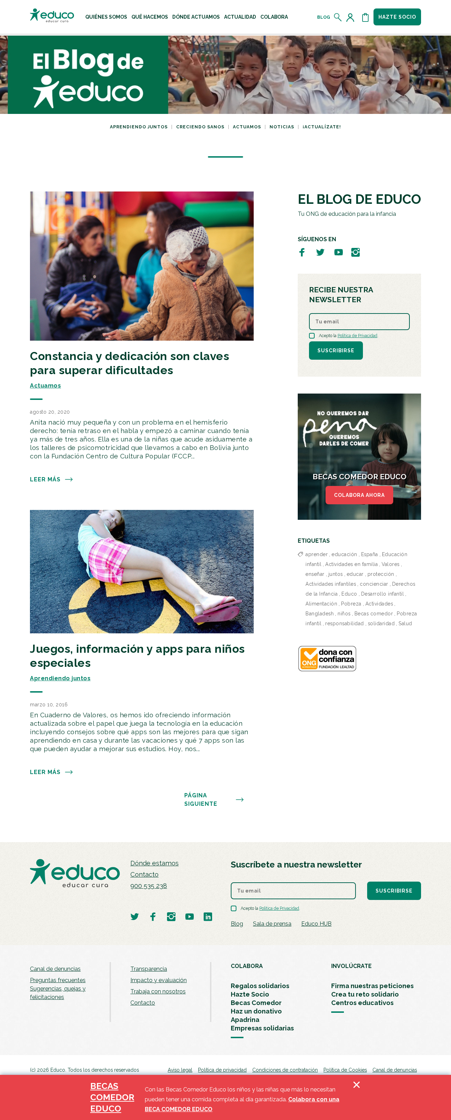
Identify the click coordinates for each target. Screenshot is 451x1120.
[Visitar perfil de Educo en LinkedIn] (208, 916)
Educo (349, 594)
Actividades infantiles (330, 584)
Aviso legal (180, 1070)
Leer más (45, 479)
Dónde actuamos (196, 17)
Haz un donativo (256, 1011)
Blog (323, 17)
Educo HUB (316, 923)
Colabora (274, 17)
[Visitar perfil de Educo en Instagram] (355, 252)
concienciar (374, 584)
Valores (391, 564)
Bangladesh (319, 613)
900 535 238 (148, 885)
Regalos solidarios (260, 986)
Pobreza (351, 604)
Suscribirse (335, 350)
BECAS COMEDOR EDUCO (112, 1097)
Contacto (144, 874)
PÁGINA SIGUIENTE (200, 799)
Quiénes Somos (106, 17)
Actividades (379, 604)
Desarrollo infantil (382, 594)
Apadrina (245, 1019)
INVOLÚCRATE (351, 966)
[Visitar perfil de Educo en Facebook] (302, 252)
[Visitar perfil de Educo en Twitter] (320, 252)
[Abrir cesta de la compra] (365, 17)
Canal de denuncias (55, 969)
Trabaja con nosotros (158, 991)
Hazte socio (397, 17)
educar (355, 574)
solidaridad (381, 623)
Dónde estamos (154, 863)
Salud (405, 623)
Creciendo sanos (200, 126)
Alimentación (321, 604)
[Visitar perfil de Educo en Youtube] (338, 252)
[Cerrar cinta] (356, 1097)
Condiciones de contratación (285, 1070)
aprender (316, 554)
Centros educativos (362, 1002)
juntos (335, 574)
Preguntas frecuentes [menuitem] (58, 980)
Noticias (282, 126)
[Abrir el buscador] (338, 17)
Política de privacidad (222, 1070)
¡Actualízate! (322, 126)
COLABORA (247, 966)
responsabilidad (344, 623)
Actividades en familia (351, 564)
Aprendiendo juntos (139, 126)
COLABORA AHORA (359, 495)
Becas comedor (373, 613)
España (369, 554)
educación (344, 554)
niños (344, 613)
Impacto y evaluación (158, 980)
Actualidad (240, 17)
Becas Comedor (256, 1002)
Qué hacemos (149, 17)
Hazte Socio (250, 994)
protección (380, 574)
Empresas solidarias (262, 1028)
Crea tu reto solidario (365, 994)
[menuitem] (106, 16)
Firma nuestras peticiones (372, 986)
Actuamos (247, 126)
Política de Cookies (345, 1070)
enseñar (315, 574)
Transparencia (148, 969)
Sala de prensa (272, 923)
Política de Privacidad (357, 335)
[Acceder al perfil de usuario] (351, 17)
